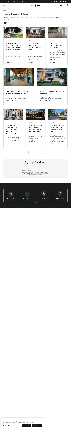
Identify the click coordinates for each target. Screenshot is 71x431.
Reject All (27, 425)
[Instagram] (56, 1)
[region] (22, 423)
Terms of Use (43, 172)
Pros (17, 1)
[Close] (41, 419)
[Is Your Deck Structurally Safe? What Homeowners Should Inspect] (19, 77)
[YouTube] (58, 1)
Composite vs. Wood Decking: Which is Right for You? (57, 45)
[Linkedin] (65, 1)
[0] (66, 5)
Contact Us (22, 1)
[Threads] (60, 1)
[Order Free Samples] (43, 196)
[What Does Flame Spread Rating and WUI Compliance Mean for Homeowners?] (13, 114)
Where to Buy (6, 1)
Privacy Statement (27, 173)
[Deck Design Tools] (60, 196)
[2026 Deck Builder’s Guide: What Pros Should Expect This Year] (57, 114)
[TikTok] (64, 1)
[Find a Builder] (27, 196)
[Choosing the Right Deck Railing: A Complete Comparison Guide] (35, 32)
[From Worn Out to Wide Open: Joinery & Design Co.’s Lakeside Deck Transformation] (13, 32)
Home (4, 9)
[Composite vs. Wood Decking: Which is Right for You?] (57, 32)
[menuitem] (6, 1)
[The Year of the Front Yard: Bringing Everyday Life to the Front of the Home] (35, 114)
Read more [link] (8, 62)
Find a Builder (12, 1)
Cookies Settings (6, 425)
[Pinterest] (62, 1)
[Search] (61, 5)
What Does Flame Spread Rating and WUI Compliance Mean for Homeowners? (12, 129)
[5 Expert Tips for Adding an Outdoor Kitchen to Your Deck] (52, 77)
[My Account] (63, 5)
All (5, 22)
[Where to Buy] (11, 196)
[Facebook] (55, 1)
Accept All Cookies (37, 425)
